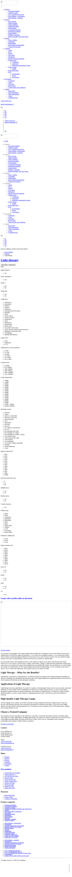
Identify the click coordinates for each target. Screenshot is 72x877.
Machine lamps (9, 828)
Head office (11, 91)
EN (2, 107)
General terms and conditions (17, 87)
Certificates (15, 62)
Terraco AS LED (9, 783)
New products (6, 769)
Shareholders (12, 43)
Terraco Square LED (10, 781)
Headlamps (7, 831)
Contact (6, 89)
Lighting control (13, 13)
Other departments (13, 94)
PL (5, 111)
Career (10, 96)
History (10, 53)
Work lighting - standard (15, 18)
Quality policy (12, 60)
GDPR (14, 69)
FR (5, 116)
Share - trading (12, 40)
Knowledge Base (13, 70)
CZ (5, 117)
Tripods (6, 829)
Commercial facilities (14, 30)
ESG (9, 72)
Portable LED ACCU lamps (12, 827)
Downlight (7, 813)
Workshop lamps (9, 833)
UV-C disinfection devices (16, 14)
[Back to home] (9, 4)
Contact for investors (14, 47)
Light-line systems (9, 807)
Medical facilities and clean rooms (18, 36)
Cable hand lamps (9, 832)
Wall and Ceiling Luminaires (12, 811)
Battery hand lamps (10, 846)
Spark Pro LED (9, 786)
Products (7, 9)
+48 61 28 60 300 (6, 741)
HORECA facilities (14, 35)
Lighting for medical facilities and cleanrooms (18, 809)
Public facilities (12, 23)
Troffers (6, 810)
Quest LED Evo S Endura (12, 773)
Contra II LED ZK (10, 779)
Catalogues (11, 81)
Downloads (7, 79)
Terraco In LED (9, 784)
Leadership (11, 42)
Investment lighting (14, 11)
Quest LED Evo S (9, 774)
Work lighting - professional (16, 16)
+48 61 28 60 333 (6, 101)
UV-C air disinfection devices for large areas (17, 853)
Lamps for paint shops (11, 835)
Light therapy (10, 260)
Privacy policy (12, 67)
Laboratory (15, 64)
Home (6, 141)
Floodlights (7, 815)
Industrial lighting (9, 814)
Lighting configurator (10, 799)
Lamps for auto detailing (11, 836)
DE (5, 114)
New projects (12, 21)
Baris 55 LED (8, 778)
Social (14, 75)
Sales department (13, 92)
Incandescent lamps (10, 845)
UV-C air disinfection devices (13, 852)
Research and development (16, 58)
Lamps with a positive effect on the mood (16, 856)
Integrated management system (21, 65)
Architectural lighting (10, 806)
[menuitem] (7, 144)
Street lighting (12, 28)
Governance (15, 77)
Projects (6, 19)
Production (11, 57)
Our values (11, 55)
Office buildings (13, 25)
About (10, 50)
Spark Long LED (9, 788)
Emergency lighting (10, 819)
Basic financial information (16, 45)
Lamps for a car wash (10, 837)
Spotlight (7, 818)
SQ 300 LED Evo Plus (11, 776)
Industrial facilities (13, 26)
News (10, 52)
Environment (16, 74)
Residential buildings (14, 31)
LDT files (11, 84)
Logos (10, 82)
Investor (6, 38)
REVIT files (12, 86)
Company (7, 48)
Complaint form (13, 98)
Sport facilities (12, 33)
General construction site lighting (14, 826)
